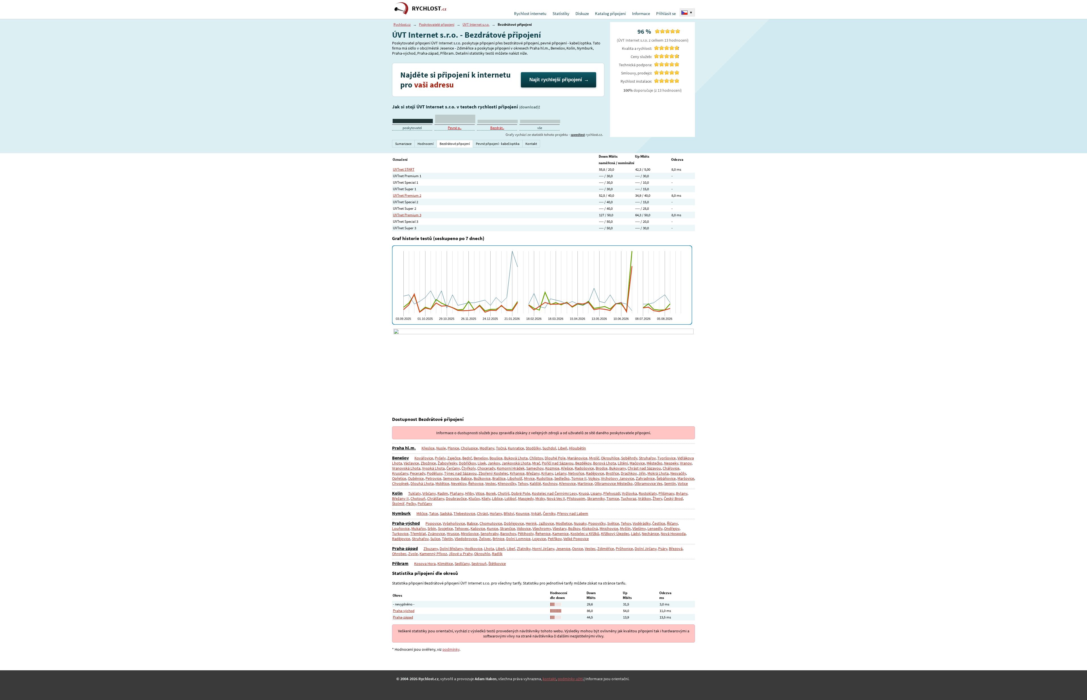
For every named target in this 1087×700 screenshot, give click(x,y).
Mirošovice (470, 533)
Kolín (397, 493)
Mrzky (540, 498)
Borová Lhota (604, 463)
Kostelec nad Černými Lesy (554, 493)
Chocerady (486, 468)
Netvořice (576, 473)
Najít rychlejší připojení (555, 79)
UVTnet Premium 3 (407, 215)
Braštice (499, 478)
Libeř (511, 548)
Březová (675, 548)
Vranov (686, 463)
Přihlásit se (666, 13)
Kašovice (477, 528)
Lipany (596, 493)
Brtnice (498, 538)
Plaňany (456, 493)
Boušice (495, 458)
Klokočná (590, 528)
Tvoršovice (666, 458)
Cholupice (469, 448)
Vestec (490, 483)
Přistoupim (576, 498)
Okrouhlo (482, 553)
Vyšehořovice (454, 523)
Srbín (431, 528)
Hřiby (469, 493)
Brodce (601, 468)
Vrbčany (429, 493)
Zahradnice (645, 478)
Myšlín (625, 528)
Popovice (433, 523)
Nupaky (580, 523)
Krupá (584, 493)
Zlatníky (523, 548)
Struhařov (647, 458)
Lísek (482, 463)
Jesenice (563, 548)
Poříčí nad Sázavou (558, 463)
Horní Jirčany (543, 548)
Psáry (662, 548)
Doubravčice (456, 498)
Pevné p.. (454, 127)
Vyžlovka (629, 493)
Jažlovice (546, 523)
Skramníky (596, 498)
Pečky (411, 503)
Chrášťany (435, 498)
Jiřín (642, 473)
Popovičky (596, 523)
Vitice (480, 493)
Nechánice (650, 533)
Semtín (670, 483)
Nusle (441, 448)
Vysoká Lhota (433, 468)
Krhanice (517, 473)
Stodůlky (533, 448)
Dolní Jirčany (645, 548)
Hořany (496, 513)
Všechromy (541, 528)
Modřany (487, 448)
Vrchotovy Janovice (617, 478)
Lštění (623, 463)
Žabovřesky (447, 463)
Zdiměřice (605, 548)
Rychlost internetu (530, 13)
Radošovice (584, 468)
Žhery (657, 498)
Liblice (497, 498)
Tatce (433, 513)
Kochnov (550, 483)
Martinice (585, 483)
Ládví (635, 533)
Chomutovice (491, 523)
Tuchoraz (628, 498)
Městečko (654, 463)
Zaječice (454, 458)
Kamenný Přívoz (433, 553)
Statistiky (561, 13)
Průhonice (624, 548)
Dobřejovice (514, 523)
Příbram (400, 563)
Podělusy (434, 473)
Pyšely (440, 458)
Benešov (400, 458)
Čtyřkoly (468, 468)
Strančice (507, 528)
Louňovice (401, 528)
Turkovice (400, 533)
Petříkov (555, 538)
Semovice (451, 478)
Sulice (435, 538)
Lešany (560, 473)
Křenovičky (507, 483)
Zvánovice (436, 533)
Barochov (508, 533)
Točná (501, 448)
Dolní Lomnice (518, 538)
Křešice (567, 468)
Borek (491, 493)
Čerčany (453, 468)
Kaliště (535, 483)
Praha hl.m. (404, 448)
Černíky (549, 513)
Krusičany (400, 473)
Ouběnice (416, 478)
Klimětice (445, 563)
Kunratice (516, 448)
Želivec (485, 538)
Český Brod (673, 498)
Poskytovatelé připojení (436, 24)
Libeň (562, 448)
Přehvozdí (611, 493)
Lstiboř (510, 498)
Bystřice (612, 473)
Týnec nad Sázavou (460, 473)
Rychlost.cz (402, 24)
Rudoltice (544, 478)
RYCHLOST (429, 8)
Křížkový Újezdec (615, 533)
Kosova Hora (425, 563)
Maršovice (685, 478)
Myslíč (594, 458)
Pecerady (417, 473)
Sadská (446, 513)
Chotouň (417, 498)
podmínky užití (570, 678)
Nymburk (401, 513)
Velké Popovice (576, 538)
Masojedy (526, 498)
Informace (641, 13)
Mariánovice (577, 458)
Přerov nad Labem (572, 513)
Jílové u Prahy (460, 553)
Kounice (522, 513)
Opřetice (399, 478)
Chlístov (536, 458)
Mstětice (442, 483)
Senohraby (489, 533)
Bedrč (467, 458)
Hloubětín (577, 448)
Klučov (474, 498)
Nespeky (671, 463)
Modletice (564, 523)
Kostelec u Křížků (584, 533)
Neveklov (459, 483)
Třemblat (418, 533)
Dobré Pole (520, 493)
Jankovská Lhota (516, 463)
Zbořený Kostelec (493, 473)
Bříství (509, 513)
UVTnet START (403, 169)
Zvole (413, 553)
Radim (442, 493)
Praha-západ (405, 548)
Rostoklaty (648, 493)
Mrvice (529, 478)
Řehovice (475, 483)
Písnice (453, 448)
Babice (466, 478)
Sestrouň (479, 563)
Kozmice (552, 468)
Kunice (492, 528)
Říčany (672, 523)
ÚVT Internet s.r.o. (476, 24)
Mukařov (418, 528)
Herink (531, 523)
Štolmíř (398, 503)
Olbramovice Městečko (613, 483)
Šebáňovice (666, 478)
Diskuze (582, 13)
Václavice (411, 463)
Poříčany (425, 503)
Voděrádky (642, 523)
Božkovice (482, 478)
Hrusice (453, 533)
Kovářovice (423, 458)
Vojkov (593, 478)
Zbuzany (430, 548)
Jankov (494, 463)
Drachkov (629, 473)
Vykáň (536, 513)
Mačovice (637, 463)
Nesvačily (678, 473)
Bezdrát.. (497, 127)
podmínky (450, 649)
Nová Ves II (556, 498)
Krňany (547, 473)
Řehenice (543, 533)
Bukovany (617, 468)
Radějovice (595, 473)
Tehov (523, 483)
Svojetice (445, 528)
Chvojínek (400, 483)
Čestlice (658, 523)
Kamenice (560, 533)
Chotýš (504, 493)
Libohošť (514, 478)
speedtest (578, 134)
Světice (613, 523)
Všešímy (639, 528)
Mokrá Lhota (658, 473)
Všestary (559, 528)
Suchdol (549, 448)
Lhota (489, 548)
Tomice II (579, 478)
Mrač (536, 463)
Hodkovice (473, 548)
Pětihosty (526, 533)
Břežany (533, 473)
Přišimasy (666, 493)
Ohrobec (399, 553)
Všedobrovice (466, 538)
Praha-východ (406, 523)
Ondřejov (671, 528)
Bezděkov (583, 463)
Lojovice (539, 538)
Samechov (535, 468)
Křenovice (567, 483)
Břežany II (400, 498)
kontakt (549, 678)
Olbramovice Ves (648, 483)
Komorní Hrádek (511, 468)
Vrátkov (644, 498)
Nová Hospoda (673, 533)
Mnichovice (609, 528)
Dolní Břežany (451, 548)
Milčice (421, 513)
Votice (683, 483)
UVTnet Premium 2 (407, 195)
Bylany (681, 493)
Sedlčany (462, 563)
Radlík (497, 553)
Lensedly (654, 528)
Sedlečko (562, 478)
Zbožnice (428, 463)
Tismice (612, 498)
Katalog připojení (610, 13)
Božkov (574, 528)
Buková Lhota (516, 458)
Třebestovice (464, 513)
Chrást (482, 513)
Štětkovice (497, 563)
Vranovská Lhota (406, 468)
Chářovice (671, 468)
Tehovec (462, 528)
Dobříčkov (467, 463)
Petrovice (433, 478)
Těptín (447, 538)
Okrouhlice (610, 458)
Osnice (577, 548)
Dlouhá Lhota (422, 483)
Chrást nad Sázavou (644, 468)
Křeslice (428, 448)
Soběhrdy (629, 458)
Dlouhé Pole (555, 458)
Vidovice (524, 528)
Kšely (486, 498)
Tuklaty (414, 493)
